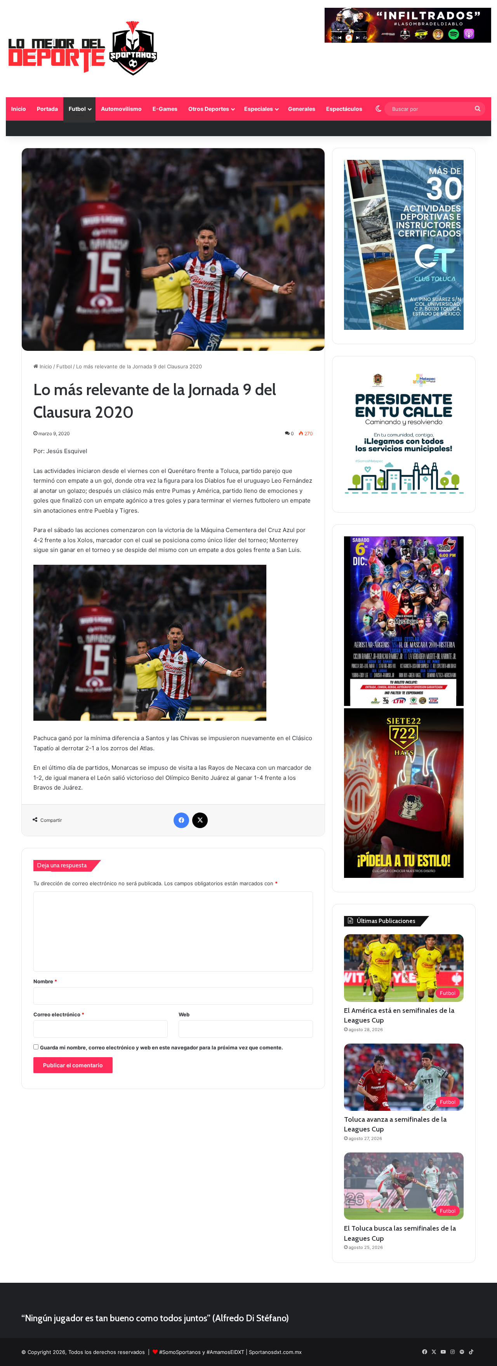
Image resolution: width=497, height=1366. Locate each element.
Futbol (77, 108)
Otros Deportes (208, 108)
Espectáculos (344, 108)
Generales (301, 108)
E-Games (165, 108)
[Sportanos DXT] (83, 50)
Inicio (18, 108)
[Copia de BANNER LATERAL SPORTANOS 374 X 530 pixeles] (404, 876)
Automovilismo (121, 108)
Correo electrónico (58, 1014)
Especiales (258, 108)
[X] (200, 820)
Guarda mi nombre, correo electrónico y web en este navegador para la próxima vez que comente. (161, 1047)
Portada (47, 108)
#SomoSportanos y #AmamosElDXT (201, 1352)
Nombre (45, 981)
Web (184, 1014)
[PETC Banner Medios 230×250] (404, 496)
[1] (404, 328)
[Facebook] (181, 820)
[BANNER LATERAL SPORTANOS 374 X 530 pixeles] (404, 704)
